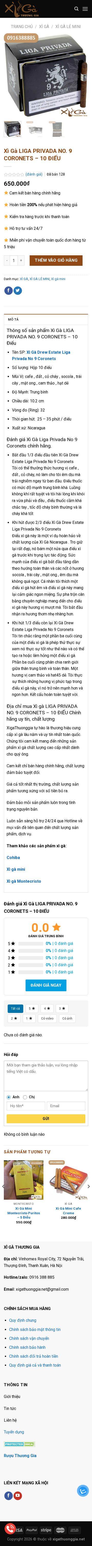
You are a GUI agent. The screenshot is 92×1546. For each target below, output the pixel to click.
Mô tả (13, 319)
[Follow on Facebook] (8, 1495)
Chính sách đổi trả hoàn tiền (33, 1356)
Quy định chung (22, 1320)
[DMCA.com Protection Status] (19, 1444)
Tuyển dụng (14, 1432)
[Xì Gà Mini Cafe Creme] (68, 1180)
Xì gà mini (58, 279)
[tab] (46, 319)
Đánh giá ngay (46, 985)
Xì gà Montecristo (24, 881)
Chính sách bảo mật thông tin (35, 1329)
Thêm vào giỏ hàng (56, 260)
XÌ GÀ (44, 26)
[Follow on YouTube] (18, 1495)
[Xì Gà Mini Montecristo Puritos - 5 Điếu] (23, 1180)
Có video (47, 1018)
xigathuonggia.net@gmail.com (42, 1289)
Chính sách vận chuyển (29, 1338)
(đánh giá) (34, 174)
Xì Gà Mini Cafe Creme (68, 1210)
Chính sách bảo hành (27, 1347)
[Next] (80, 75)
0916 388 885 (41, 1277)
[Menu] (85, 9)
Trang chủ (22, 26)
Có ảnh (67, 1018)
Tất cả (15, 1008)
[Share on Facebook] (8, 290)
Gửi (46, 1119)
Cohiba (13, 857)
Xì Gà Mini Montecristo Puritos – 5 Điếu (23, 1212)
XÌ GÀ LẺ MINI (68, 26)
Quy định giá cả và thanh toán (35, 1365)
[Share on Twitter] (18, 290)
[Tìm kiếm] (76, 9)
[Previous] (12, 75)
